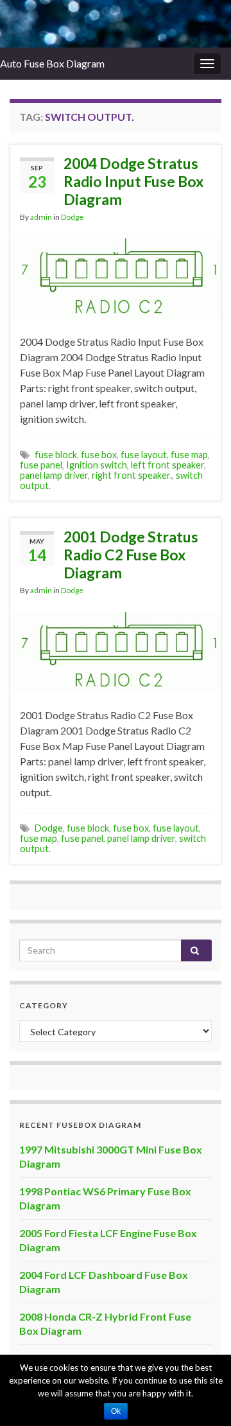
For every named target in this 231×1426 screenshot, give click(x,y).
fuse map (189, 454)
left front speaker (167, 464)
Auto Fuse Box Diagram (52, 63)
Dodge (72, 217)
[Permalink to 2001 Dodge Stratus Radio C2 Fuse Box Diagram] (115, 650)
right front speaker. (132, 475)
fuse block (56, 454)
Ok (116, 1411)
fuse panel (41, 464)
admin (41, 217)
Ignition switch (96, 464)
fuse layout (144, 454)
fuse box (99, 454)
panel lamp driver (54, 475)
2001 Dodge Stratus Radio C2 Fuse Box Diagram (131, 555)
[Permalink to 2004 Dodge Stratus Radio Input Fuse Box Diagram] (115, 277)
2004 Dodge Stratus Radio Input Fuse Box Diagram (133, 181)
